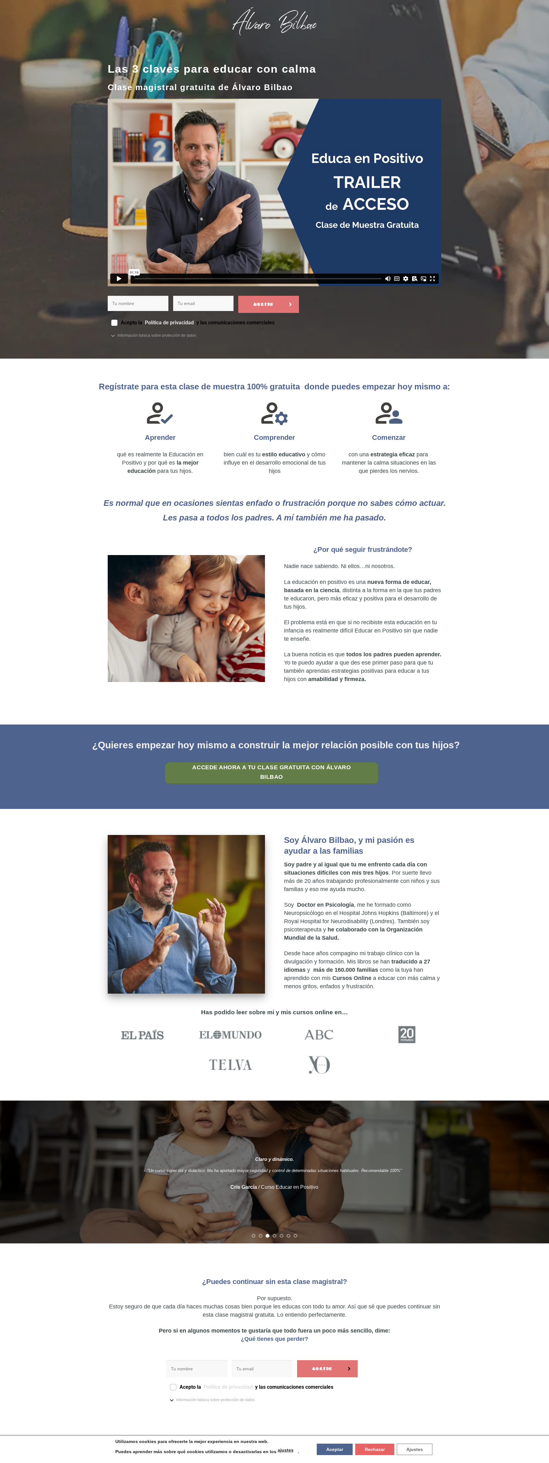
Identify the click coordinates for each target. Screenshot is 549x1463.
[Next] (530, 1172)
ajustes (286, 1450)
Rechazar (375, 1449)
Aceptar (334, 1449)
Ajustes (414, 1449)
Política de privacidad (170, 323)
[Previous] (19, 1172)
